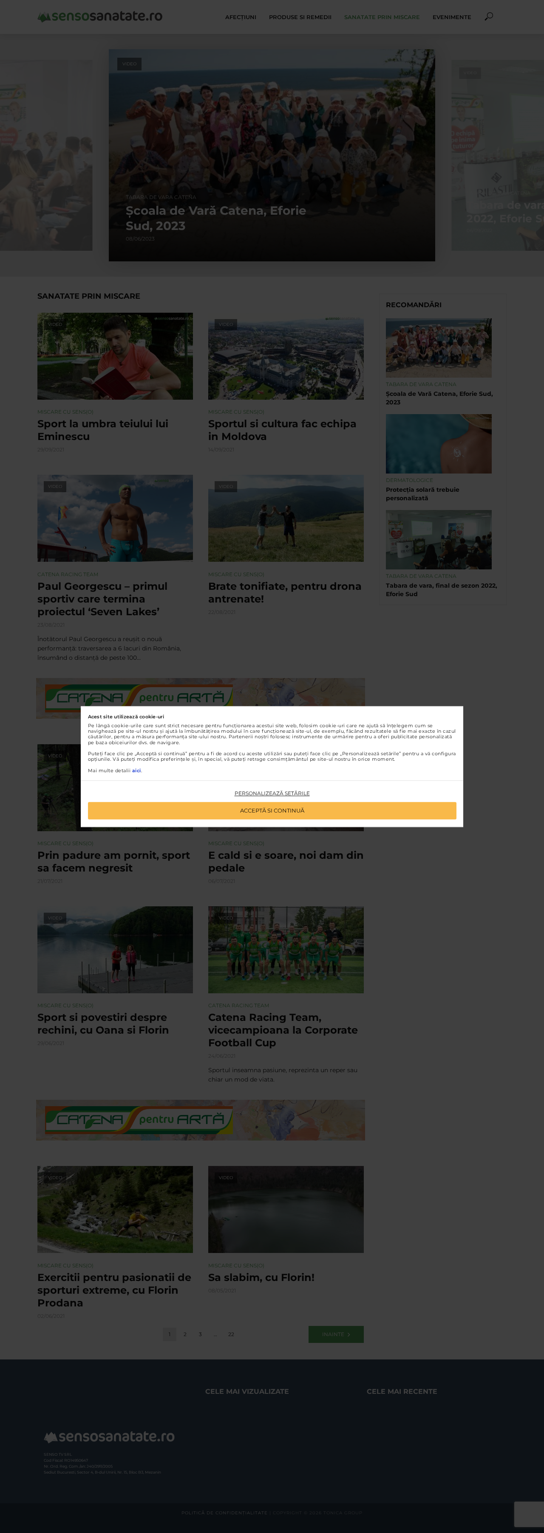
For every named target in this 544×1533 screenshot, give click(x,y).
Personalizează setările (272, 793)
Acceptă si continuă (272, 810)
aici (136, 771)
